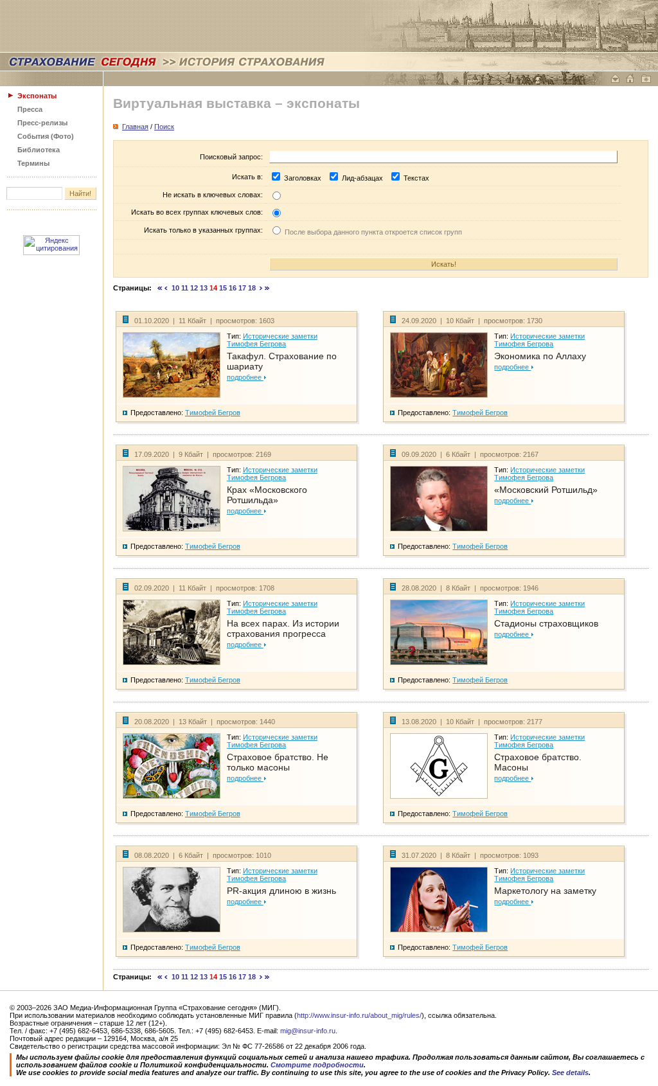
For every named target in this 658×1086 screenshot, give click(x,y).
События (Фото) (45, 136)
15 (223, 288)
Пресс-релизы (42, 123)
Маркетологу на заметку (545, 891)
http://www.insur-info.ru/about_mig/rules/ (359, 1015)
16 (232, 288)
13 (204, 288)
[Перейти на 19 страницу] (261, 288)
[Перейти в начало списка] (160, 288)
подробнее (245, 377)
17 (242, 288)
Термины (33, 163)
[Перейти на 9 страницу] (166, 288)
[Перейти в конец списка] (267, 288)
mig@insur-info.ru (307, 1031)
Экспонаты (37, 96)
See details (570, 1072)
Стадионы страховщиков (546, 623)
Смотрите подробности (317, 1065)
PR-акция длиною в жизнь (281, 891)
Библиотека (38, 150)
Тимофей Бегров (212, 412)
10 (175, 288)
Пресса (29, 109)
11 (184, 288)
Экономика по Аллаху (540, 356)
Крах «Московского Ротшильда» (267, 495)
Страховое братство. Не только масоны (277, 762)
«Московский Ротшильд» (546, 490)
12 (194, 288)
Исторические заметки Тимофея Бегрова (272, 340)
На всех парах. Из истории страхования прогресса (283, 628)
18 (252, 288)
